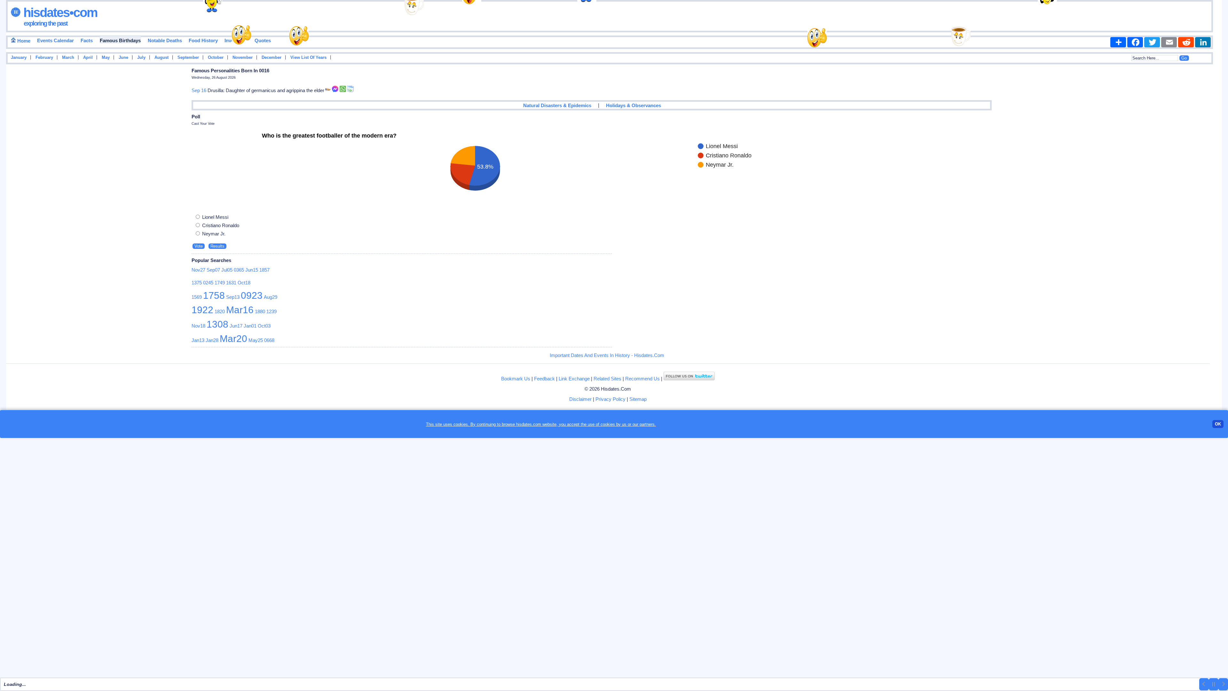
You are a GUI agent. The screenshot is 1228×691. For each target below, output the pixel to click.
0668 (269, 340)
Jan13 (198, 340)
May (106, 57)
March (68, 57)
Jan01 (250, 326)
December (271, 57)
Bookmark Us (515, 378)
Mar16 (240, 310)
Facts (87, 40)
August (161, 57)
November (242, 57)
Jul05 (226, 270)
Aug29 (270, 297)
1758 (214, 295)
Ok (1218, 424)
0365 (239, 270)
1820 (220, 311)
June (123, 57)
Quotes (263, 40)
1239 (271, 311)
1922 (202, 310)
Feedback (544, 378)
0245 (208, 282)
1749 (220, 282)
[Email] (1169, 42)
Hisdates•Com (59, 12)
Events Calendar (55, 40)
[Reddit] (1185, 42)
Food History (203, 40)
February (44, 57)
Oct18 (244, 282)
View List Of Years (308, 57)
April (88, 57)
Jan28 (212, 340)
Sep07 (213, 270)
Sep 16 (199, 90)
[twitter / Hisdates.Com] (689, 378)
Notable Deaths (165, 40)
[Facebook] (1135, 42)
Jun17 (236, 326)
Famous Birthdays (120, 40)
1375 (197, 282)
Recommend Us (642, 378)
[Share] (1118, 42)
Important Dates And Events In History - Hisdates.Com (607, 355)
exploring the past (45, 23)
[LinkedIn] (1202, 42)
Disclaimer (580, 399)
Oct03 (264, 326)
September (188, 57)
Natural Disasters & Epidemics (557, 105)
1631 (231, 282)
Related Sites (607, 378)
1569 (197, 297)
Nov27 (198, 270)
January (19, 57)
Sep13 (233, 297)
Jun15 (251, 270)
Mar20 (233, 338)
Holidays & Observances (633, 105)
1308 (217, 324)
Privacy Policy (610, 399)
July (141, 57)
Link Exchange (574, 378)
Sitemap (638, 399)
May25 (255, 340)
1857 (264, 270)
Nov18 (198, 326)
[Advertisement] (1203, 169)
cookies (608, 424)
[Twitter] (1152, 42)
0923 (252, 295)
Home (23, 41)
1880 (260, 311)
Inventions (236, 40)
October (216, 57)
